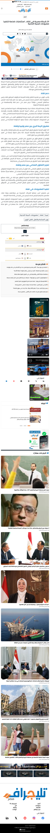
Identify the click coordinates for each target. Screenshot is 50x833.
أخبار (25, 16)
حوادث (14, 809)
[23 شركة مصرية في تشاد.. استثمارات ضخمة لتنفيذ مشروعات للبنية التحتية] (22, 33)
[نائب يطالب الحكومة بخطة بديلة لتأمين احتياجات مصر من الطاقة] (25, 624)
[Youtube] (14, 381)
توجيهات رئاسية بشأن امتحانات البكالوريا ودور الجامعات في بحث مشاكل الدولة (27, 681)
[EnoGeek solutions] (25, 829)
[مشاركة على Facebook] (43, 818)
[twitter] (36, 381)
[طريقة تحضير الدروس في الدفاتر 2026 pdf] (35, 410)
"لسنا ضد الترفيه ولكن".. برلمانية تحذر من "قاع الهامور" (34, 604)
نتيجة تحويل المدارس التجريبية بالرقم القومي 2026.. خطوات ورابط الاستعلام (19, 418)
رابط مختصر (25, 225)
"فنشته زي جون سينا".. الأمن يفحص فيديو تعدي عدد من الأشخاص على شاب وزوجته (27, 267)
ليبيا (46, 215)
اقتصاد (38, 807)
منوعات (37, 805)
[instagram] (28, 381)
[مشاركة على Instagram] (34, 818)
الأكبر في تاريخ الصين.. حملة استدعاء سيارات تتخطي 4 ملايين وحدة (31, 285)
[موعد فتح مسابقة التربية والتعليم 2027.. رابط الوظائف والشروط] (25, 472)
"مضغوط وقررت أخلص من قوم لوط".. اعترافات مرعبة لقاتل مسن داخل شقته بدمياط (27, 278)
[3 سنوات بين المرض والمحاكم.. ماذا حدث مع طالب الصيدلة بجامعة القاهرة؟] (25, 510)
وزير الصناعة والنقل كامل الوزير (36, 219)
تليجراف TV (13, 803)
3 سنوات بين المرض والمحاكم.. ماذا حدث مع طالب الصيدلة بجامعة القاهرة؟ (28, 528)
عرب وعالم (37, 809)
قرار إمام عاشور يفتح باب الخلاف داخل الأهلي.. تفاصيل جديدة (32, 292)
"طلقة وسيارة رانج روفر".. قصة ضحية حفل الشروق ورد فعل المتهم (31, 281)
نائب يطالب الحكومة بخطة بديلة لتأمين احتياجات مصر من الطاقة (31, 643)
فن (16, 805)
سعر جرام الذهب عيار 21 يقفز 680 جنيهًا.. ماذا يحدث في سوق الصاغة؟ (30, 288)
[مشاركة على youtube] (13, 2)
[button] (29, 425)
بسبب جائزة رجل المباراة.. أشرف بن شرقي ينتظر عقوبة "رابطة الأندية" (30, 271)
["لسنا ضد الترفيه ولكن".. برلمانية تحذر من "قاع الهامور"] (25, 586)
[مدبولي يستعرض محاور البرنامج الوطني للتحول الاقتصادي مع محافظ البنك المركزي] (25, 548)
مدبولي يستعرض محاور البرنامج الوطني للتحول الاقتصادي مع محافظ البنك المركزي (26, 566)
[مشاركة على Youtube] (25, 818)
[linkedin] (43, 381)
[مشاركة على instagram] (16, 1)
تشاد (41, 215)
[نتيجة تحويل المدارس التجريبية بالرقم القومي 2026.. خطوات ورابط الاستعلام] (35, 419)
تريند (43, 403)
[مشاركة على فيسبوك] (15, 1)
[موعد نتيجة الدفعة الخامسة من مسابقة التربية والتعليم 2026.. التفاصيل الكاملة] (25, 739)
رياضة (15, 807)
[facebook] (21, 381)
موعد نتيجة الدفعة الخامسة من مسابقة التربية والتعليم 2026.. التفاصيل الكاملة (27, 757)
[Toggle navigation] (46, 8)
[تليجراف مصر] (24, 10)
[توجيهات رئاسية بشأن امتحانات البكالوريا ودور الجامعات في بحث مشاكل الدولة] (25, 663)
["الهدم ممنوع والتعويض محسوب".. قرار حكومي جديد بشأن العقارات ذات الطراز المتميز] (25, 701)
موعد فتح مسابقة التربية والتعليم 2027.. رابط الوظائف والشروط (31, 490)
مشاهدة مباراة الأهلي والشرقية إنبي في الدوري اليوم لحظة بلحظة (30, 274)
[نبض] (6, 381)
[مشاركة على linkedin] (20, 1)
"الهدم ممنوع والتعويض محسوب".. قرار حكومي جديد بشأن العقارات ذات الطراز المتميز (25, 719)
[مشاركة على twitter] (18, 1)
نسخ (25, 231)
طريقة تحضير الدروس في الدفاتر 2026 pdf (20, 409)
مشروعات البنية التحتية (29, 215)
